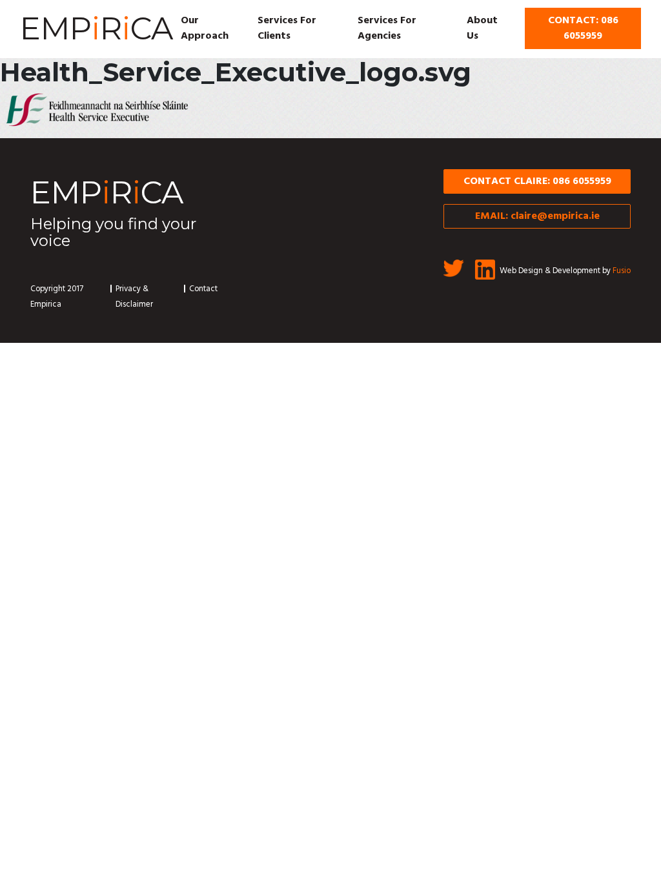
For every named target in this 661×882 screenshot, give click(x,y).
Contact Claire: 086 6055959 (537, 181)
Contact (203, 289)
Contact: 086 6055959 (583, 28)
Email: (537, 216)
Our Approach (205, 28)
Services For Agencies (387, 28)
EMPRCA (96, 28)
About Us (482, 28)
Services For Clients (287, 28)
